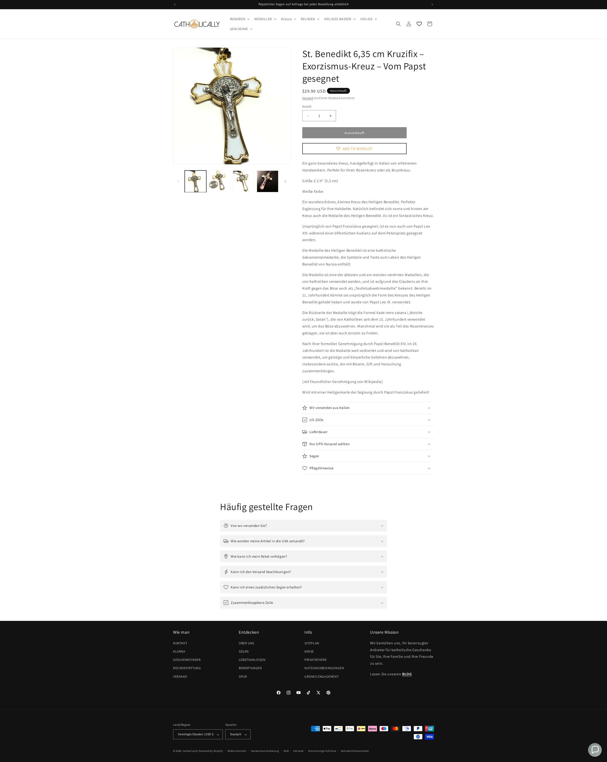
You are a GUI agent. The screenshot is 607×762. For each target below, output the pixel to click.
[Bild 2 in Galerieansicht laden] (219, 181)
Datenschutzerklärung (265, 751)
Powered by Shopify (211, 751)
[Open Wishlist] (419, 24)
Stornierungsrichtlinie (322, 751)
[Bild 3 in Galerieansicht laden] (243, 181)
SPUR (243, 676)
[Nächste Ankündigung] (432, 4)
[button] (239, 19)
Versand (307, 98)
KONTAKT (180, 643)
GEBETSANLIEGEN (252, 660)
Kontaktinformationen (355, 751)
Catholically (190, 751)
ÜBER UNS (246, 643)
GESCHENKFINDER (187, 660)
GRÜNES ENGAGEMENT (321, 676)
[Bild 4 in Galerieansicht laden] (267, 181)
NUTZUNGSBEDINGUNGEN (324, 668)
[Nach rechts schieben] (285, 181)
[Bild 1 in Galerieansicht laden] (195, 181)
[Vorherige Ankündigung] (175, 4)
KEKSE (309, 651)
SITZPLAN (311, 643)
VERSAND (180, 676)
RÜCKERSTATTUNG (187, 668)
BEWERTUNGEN (250, 668)
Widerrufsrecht (237, 751)
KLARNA (179, 651)
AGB (286, 751)
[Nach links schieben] (178, 181)
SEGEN (244, 651)
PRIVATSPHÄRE (315, 660)
